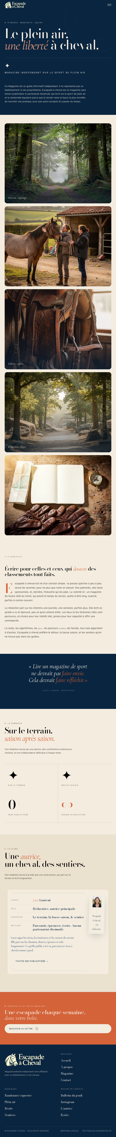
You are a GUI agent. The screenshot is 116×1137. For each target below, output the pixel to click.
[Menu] (109, 5)
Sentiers (10, 1115)
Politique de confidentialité (96, 1131)
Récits (9, 1108)
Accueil (66, 1060)
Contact (66, 1080)
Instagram (67, 1102)
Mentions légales (70, 1131)
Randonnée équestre (18, 1095)
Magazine (67, 1073)
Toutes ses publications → (32, 961)
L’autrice (66, 1108)
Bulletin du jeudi (71, 1095)
